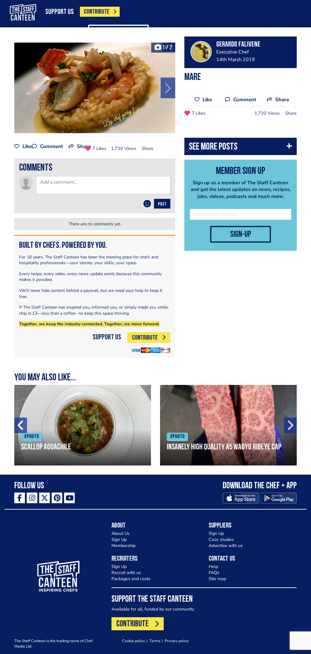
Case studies (221, 539)
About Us (120, 533)
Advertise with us (226, 545)
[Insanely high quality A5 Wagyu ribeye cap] (228, 425)
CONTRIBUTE (96, 12)
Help (213, 566)
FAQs (214, 573)
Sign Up (119, 539)
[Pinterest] (57, 498)
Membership (123, 545)
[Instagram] (32, 498)
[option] (94, 88)
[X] (44, 498)
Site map (217, 579)
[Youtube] (69, 498)
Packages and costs (130, 579)
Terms (154, 640)
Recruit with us (126, 573)
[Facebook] (19, 498)
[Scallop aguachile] (82, 425)
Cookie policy (133, 640)
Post (162, 204)
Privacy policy (177, 640)
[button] (240, 148)
